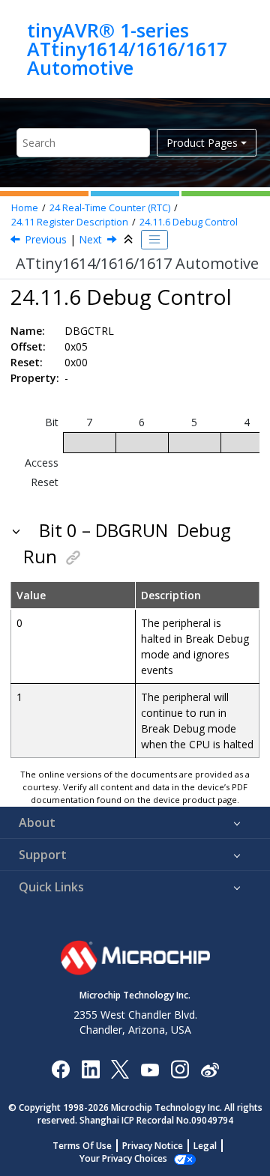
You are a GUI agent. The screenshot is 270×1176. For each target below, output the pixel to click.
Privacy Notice (152, 1145)
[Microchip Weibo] (209, 1068)
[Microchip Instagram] (179, 1068)
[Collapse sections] (129, 239)
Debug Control (189, 222)
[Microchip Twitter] (120, 1068)
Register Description (69, 222)
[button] (17, 530)
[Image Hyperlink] (149, 1068)
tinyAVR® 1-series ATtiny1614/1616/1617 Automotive (127, 49)
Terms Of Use (82, 1145)
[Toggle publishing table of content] (154, 239)
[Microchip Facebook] (60, 1068)
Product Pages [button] (202, 143)
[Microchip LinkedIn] (90, 1068)
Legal (205, 1145)
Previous (46, 239)
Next (90, 239)
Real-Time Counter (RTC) (110, 207)
